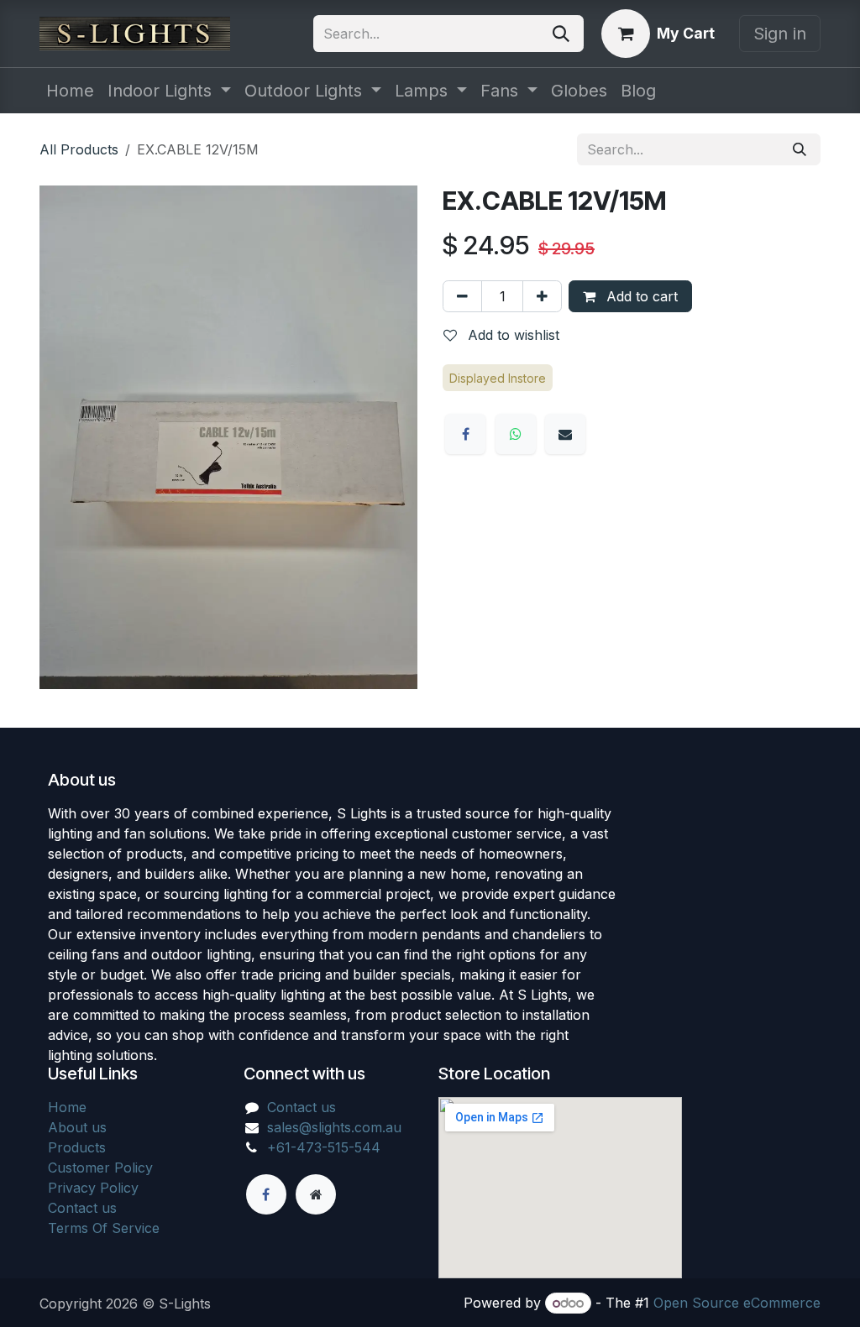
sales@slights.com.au (334, 1127)
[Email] (565, 434)
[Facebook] (465, 434)
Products (77, 1147)
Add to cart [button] (640, 296)
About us (77, 1127)
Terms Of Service (104, 1228)
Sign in (779, 34)
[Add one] (542, 296)
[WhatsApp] (516, 434)
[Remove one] (462, 296)
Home (67, 1107)
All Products (78, 149)
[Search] (561, 33)
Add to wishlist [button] (511, 335)
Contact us (82, 1207)
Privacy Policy (93, 1187)
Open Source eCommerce (737, 1302)
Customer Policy (100, 1167)
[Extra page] (316, 1194)
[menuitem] (70, 90)
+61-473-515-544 (323, 1147)
